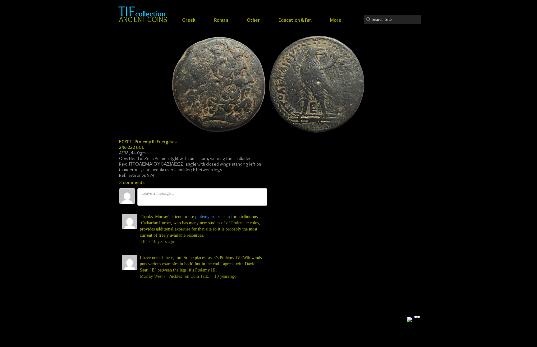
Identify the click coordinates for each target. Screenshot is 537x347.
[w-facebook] (410, 319)
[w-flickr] (417, 317)
